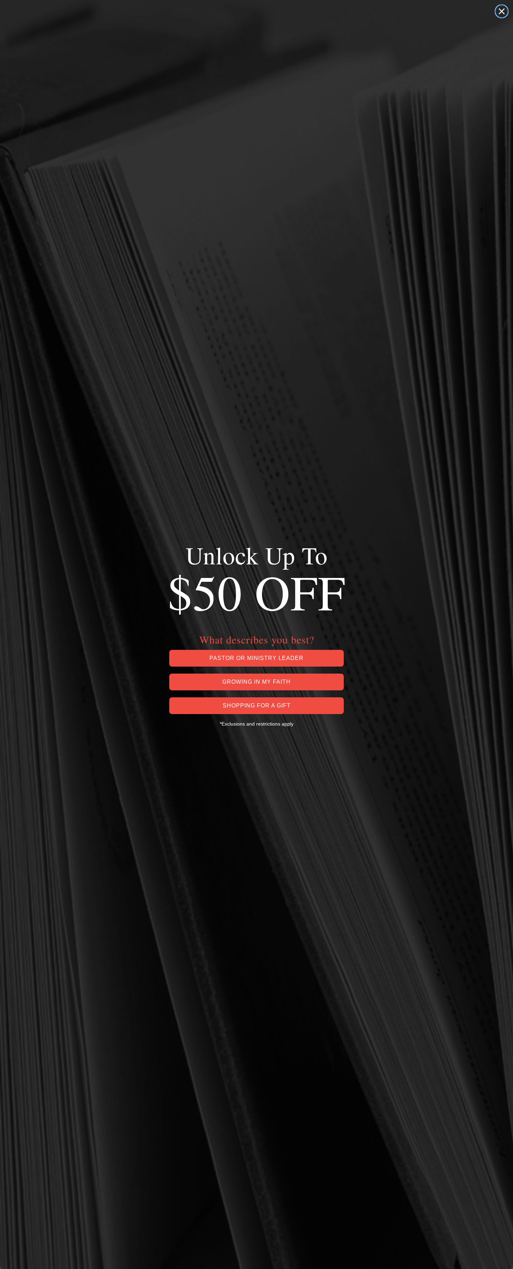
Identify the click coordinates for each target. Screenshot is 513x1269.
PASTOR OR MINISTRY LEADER (256, 658)
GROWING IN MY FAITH (256, 682)
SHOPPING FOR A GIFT (257, 705)
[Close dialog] (502, 11)
